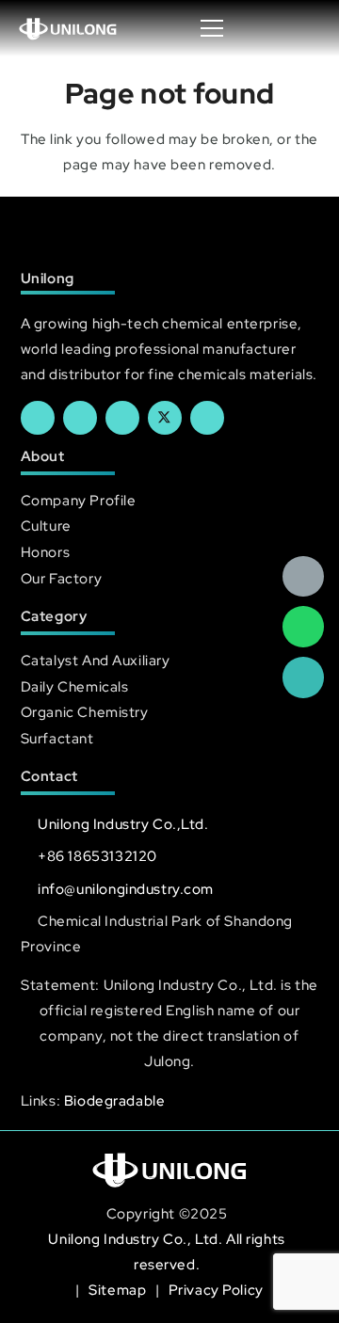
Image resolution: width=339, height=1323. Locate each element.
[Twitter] (165, 418)
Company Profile (79, 500)
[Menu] (212, 28)
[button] (305, 28)
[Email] (303, 577)
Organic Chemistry (85, 712)
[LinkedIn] (80, 418)
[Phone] (303, 677)
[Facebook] (38, 418)
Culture (46, 525)
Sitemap (119, 1290)
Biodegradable (115, 1100)
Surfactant (57, 738)
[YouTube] (122, 418)
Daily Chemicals (75, 686)
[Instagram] (207, 418)
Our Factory (61, 578)
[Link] (68, 28)
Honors (45, 552)
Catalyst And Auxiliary (95, 660)
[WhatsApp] (303, 626)
